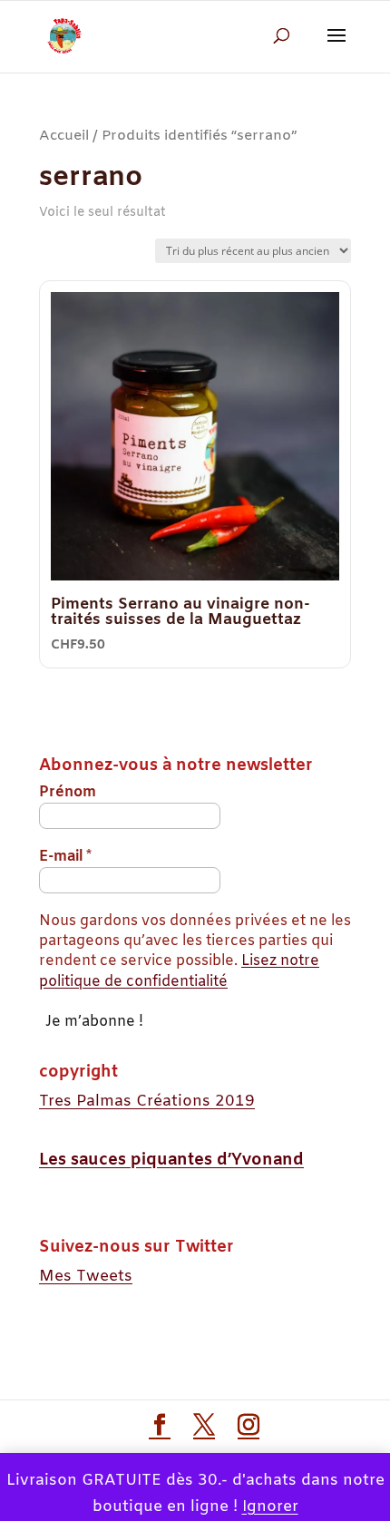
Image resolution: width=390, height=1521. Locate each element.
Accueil (64, 135)
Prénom (67, 792)
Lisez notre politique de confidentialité (179, 970)
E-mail (65, 856)
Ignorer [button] (270, 1507)
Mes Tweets (85, 1276)
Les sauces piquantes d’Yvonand (171, 1160)
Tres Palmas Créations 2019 (147, 1101)
